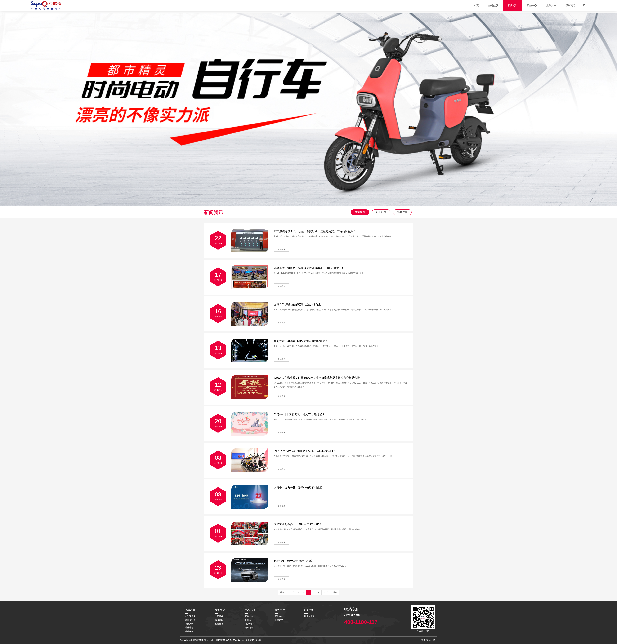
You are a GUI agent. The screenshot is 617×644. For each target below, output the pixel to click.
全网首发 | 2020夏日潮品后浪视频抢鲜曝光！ (301, 341)
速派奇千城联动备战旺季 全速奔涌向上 (297, 304)
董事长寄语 (190, 620)
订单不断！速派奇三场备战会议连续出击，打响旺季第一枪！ (310, 267)
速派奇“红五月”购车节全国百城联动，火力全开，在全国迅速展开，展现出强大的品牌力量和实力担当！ (318, 529)
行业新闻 (381, 212)
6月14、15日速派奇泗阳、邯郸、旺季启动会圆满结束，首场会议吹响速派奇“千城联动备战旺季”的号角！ (318, 273)
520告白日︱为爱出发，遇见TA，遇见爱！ (299, 414)
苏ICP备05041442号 (233, 640)
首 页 (476, 5)
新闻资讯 (512, 5)
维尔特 (258, 640)
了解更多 (281, 249)
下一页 (326, 592)
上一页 (291, 592)
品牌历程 (189, 624)
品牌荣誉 (189, 631)
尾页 (335, 592)
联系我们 (570, 5)
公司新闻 (360, 212)
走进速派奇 (190, 616)
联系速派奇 (309, 616)
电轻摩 (248, 620)
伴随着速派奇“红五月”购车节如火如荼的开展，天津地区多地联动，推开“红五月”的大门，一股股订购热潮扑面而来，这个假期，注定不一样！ (334, 456)
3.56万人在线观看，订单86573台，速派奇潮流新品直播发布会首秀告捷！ (318, 377)
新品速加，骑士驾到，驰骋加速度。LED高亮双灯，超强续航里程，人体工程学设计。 (310, 566)
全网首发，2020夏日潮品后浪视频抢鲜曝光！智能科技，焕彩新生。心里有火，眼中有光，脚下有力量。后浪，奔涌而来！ (326, 346)
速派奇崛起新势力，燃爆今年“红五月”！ (298, 524)
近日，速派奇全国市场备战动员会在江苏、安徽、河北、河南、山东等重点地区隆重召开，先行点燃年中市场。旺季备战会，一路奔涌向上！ (333, 310)
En (584, 5)
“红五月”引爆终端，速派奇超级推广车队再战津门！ (305, 451)
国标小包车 (250, 624)
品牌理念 (189, 627)
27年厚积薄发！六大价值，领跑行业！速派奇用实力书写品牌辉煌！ (315, 231)
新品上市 (249, 616)
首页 (282, 592)
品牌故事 (493, 5)
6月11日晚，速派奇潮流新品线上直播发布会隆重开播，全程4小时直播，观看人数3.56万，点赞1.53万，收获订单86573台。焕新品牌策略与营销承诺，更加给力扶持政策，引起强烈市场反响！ (340, 385)
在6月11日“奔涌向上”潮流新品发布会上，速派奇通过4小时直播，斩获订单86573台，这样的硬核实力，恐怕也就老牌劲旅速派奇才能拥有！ (333, 236)
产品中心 (532, 5)
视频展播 (402, 212)
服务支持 (551, 5)
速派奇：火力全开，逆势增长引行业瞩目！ (300, 487)
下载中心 (279, 616)
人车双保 (279, 620)
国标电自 (249, 627)
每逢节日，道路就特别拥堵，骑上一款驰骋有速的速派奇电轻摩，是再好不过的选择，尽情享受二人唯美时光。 (321, 419)
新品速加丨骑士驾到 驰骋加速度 (293, 560)
